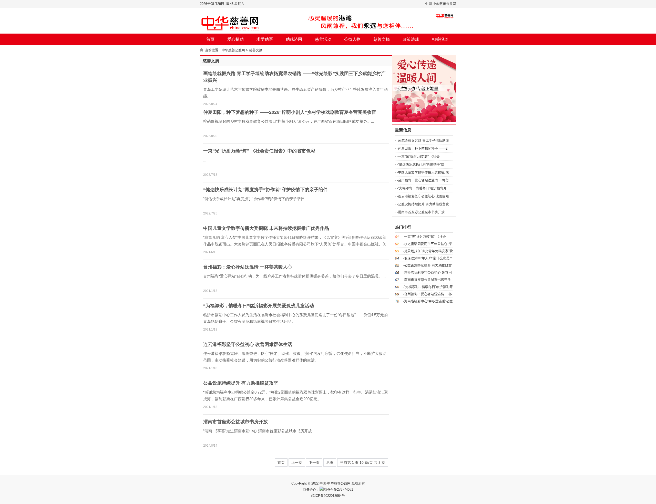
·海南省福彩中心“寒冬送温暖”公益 (428, 301)
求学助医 (265, 39)
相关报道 (440, 39)
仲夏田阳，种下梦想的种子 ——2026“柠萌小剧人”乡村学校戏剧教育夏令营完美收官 (289, 112)
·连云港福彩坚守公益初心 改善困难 (423, 196)
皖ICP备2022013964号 (328, 496)
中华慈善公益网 (233, 50)
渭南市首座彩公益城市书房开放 (235, 421)
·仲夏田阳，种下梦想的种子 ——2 (422, 148)
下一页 (314, 462)
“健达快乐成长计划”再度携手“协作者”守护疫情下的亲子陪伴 (265, 189)
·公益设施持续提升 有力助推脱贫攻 (423, 204)
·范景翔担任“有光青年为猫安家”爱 (428, 251)
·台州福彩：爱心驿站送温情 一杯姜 (423, 180)
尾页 (329, 462)
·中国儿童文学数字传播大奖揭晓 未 (423, 172)
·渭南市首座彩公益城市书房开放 (421, 212)
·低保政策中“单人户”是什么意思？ (428, 258)
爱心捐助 (235, 39)
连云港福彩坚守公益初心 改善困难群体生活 (247, 344)
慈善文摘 (381, 39)
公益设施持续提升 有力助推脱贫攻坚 (240, 383)
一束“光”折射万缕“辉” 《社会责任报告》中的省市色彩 (259, 150)
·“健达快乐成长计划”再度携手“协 (420, 164)
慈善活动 (323, 39)
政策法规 (411, 39)
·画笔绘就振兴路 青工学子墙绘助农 (423, 140)
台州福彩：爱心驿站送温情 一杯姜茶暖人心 (247, 267)
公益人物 (352, 39)
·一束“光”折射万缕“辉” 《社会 (418, 156)
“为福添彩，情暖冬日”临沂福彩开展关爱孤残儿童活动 (258, 305)
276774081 (345, 489)
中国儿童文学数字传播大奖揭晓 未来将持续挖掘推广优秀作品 (266, 228)
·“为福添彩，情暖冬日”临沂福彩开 (422, 188)
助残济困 (294, 39)
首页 (210, 39)
